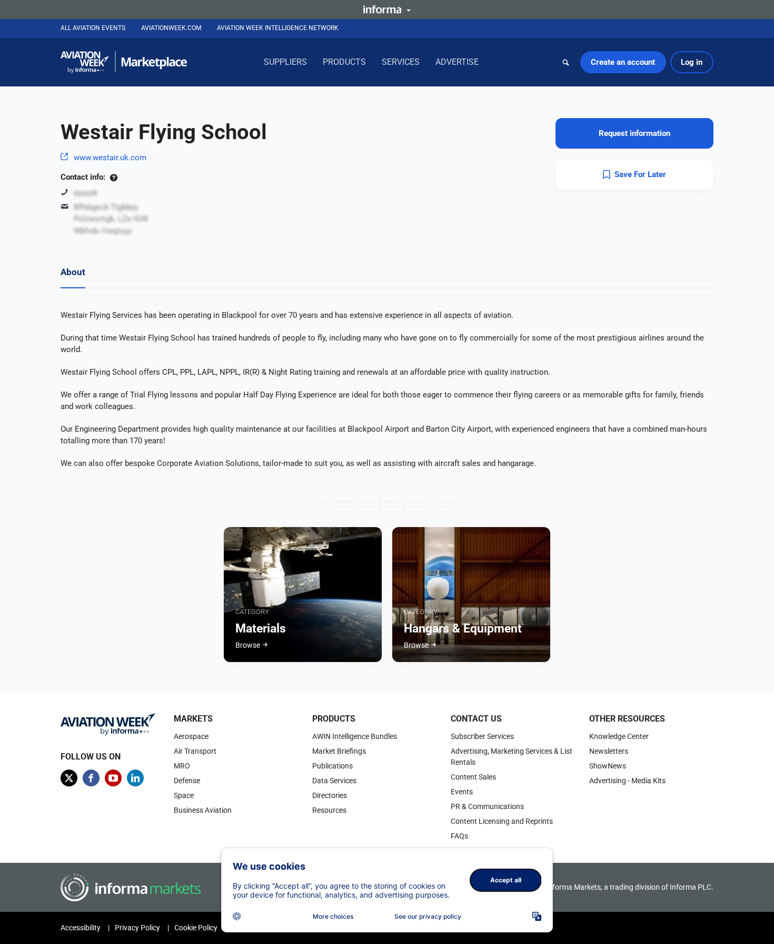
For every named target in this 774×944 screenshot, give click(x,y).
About (73, 272)
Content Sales (473, 777)
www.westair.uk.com (110, 157)
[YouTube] (113, 778)
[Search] (566, 62)
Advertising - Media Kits (627, 780)
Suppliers (285, 62)
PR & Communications (487, 806)
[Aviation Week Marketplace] (124, 62)
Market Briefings (339, 751)
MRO (182, 766)
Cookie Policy (195, 927)
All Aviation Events (93, 28)
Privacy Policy (137, 927)
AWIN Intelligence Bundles (354, 736)
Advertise (457, 62)
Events (462, 791)
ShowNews (607, 766)
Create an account (623, 62)
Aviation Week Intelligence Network (278, 28)
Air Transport (195, 751)
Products (344, 62)
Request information (634, 133)
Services (401, 62)
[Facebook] (91, 778)
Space (184, 795)
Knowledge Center (619, 736)
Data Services (334, 780)
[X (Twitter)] (69, 778)
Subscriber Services (482, 736)
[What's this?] (113, 177)
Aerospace (191, 736)
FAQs (459, 836)
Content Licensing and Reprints (502, 821)
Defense (187, 780)
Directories (329, 795)
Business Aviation (203, 810)
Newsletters (608, 751)
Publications (332, 766)
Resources (329, 810)
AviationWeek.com (171, 28)
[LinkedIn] (135, 778)
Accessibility (81, 927)
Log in (691, 62)
